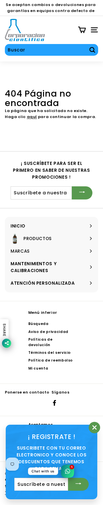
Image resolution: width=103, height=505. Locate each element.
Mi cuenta (38, 368)
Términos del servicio (49, 352)
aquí (32, 116)
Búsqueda (38, 323)
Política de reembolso (50, 360)
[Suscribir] (82, 192)
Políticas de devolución (40, 342)
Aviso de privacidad (48, 331)
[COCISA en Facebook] (55, 403)
